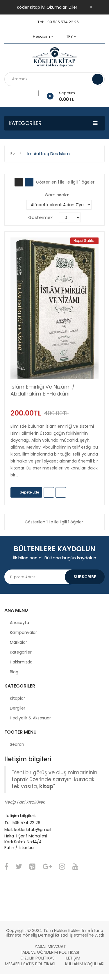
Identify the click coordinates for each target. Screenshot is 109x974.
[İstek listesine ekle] (36, 93)
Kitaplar (17, 698)
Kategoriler (21, 652)
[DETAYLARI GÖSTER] (61, 492)
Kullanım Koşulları (84, 964)
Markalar (18, 642)
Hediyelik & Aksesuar (30, 718)
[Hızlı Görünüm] (54, 308)
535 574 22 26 (26, 823)
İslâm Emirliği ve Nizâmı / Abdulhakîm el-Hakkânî (42, 390)
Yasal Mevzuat (50, 946)
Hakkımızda (21, 662)
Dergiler (17, 708)
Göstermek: (40, 217)
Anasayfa (19, 622)
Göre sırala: (57, 195)
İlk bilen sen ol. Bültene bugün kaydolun (54, 558)
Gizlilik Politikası (38, 958)
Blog (14, 672)
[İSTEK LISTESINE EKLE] (49, 492)
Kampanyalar (23, 632)
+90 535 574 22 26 (62, 22)
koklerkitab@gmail (32, 829)
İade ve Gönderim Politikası (50, 952)
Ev (12, 154)
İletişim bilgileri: (20, 816)
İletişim (72, 958)
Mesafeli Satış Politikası (30, 964)
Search (17, 744)
